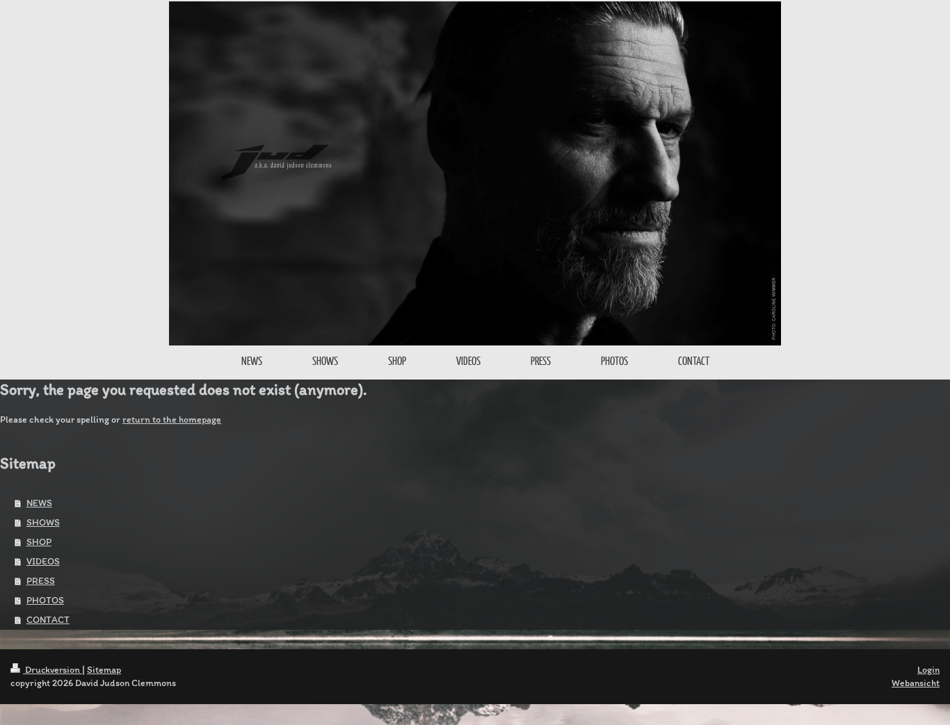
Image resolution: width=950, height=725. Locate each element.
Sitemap (104, 670)
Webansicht (916, 683)
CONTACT (48, 620)
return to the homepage (171, 419)
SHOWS (43, 522)
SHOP (38, 542)
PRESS (40, 581)
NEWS (39, 503)
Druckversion (52, 670)
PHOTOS (45, 600)
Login (928, 670)
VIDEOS (43, 561)
